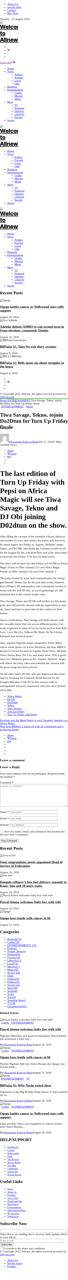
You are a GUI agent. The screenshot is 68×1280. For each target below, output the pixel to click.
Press (9, 1156)
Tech (10, 994)
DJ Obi (11, 699)
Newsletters (12, 1204)
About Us (12, 1192)
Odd (17, 249)
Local (18, 246)
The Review (13, 1159)
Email (4, 818)
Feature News (16, 951)
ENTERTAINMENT (19, 400)
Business (12, 252)
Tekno (10, 705)
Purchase (11, 1195)
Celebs (18, 258)
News (10, 236)
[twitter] (8, 50)
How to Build (13, 1162)
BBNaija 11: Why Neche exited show (25, 1085)
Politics (19, 239)
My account (13, 1213)
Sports (10, 285)
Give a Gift (12, 1198)
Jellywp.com (7, 396)
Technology (13, 1216)
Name (4, 812)
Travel (11, 997)
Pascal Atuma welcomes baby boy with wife (30, 902)
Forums (11, 1266)
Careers (11, 1150)
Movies (19, 261)
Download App (14, 1201)
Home (10, 233)
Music (18, 264)
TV (16, 270)
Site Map (11, 1165)
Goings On (12, 1171)
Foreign (19, 242)
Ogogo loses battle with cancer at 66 (25, 918)
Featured (19, 273)
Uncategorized (17, 1006)
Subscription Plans (16, 1210)
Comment (6, 782)
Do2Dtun (12, 702)
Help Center (13, 1153)
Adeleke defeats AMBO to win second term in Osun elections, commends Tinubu (32, 328)
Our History (13, 1147)
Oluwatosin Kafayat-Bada (23, 441)
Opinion (19, 276)
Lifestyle (19, 279)
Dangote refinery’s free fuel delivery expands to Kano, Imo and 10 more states (33, 884)
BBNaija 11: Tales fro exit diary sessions (28, 346)
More (10, 267)
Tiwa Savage (14, 708)
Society (19, 282)
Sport (12, 988)
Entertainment (15, 255)
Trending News (16, 1000)
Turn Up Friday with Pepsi (22, 714)
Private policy (15, 1263)
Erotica (12, 948)
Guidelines (12, 1168)
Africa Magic (14, 696)
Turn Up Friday (16, 711)
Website (4, 824)
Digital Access (14, 1174)
